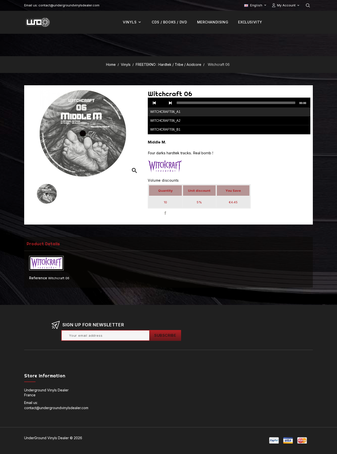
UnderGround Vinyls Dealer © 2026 (53, 438)
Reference (38, 278)
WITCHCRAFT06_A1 (165, 112)
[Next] (170, 102)
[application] (229, 116)
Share (165, 213)
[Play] (162, 102)
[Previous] (154, 102)
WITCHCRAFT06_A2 (165, 120)
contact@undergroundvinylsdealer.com (56, 408)
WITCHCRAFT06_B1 (165, 129)
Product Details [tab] (43, 243)
